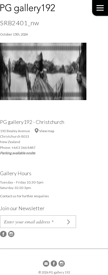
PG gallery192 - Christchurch (32, 122)
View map (46, 131)
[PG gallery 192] (33, 7)
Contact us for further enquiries (24, 196)
